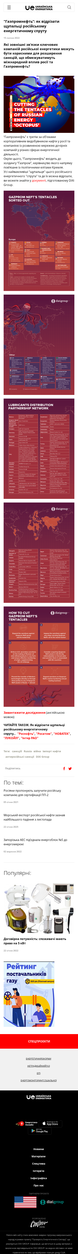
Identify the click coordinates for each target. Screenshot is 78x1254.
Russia (28, 751)
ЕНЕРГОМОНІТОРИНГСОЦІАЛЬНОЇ (39, 1080)
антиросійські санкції (19, 756)
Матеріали (39, 1156)
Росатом (44, 734)
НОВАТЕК (62, 734)
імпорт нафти (52, 751)
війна (37, 751)
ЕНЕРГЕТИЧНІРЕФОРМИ (38, 1058)
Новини (38, 1149)
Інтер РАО (29, 738)
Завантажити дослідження (24, 713)
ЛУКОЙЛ (11, 738)
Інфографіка (38, 1178)
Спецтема (38, 1163)
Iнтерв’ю (38, 1171)
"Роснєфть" (25, 734)
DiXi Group (42, 756)
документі (39, 180)
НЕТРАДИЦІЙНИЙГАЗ (38, 1066)
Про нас (39, 1185)
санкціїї (17, 751)
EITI (38, 1073)
